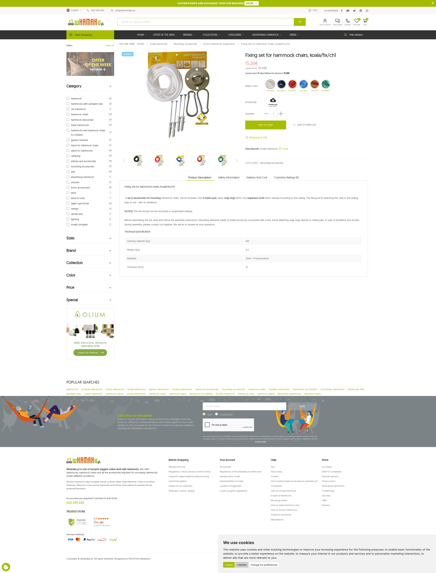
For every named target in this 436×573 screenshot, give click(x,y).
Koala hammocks (137, 389)
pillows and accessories (83, 161)
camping (75, 155)
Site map (326, 495)
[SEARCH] (300, 22)
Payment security (330, 476)
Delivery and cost (177, 466)
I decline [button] (241, 564)
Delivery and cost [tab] (256, 177)
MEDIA (293, 34)
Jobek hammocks (115, 389)
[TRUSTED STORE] (77, 522)
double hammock (225, 393)
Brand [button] (71, 250)
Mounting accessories (271, 162)
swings (74, 208)
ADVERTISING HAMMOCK (265, 34)
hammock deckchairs (82, 119)
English (74, 10)
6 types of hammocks (281, 495)
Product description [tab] (199, 177)
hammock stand (157, 393)
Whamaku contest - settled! (182, 490)
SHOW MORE (260, 442)
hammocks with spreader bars (87, 103)
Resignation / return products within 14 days (190, 471)
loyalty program (79, 224)
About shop (276, 471)
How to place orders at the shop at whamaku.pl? (294, 481)
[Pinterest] (361, 10)
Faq (272, 466)
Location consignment (230, 485)
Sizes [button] (70, 238)
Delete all (109, 45)
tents (73, 192)
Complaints (276, 485)
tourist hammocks (136, 393)
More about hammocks (333, 485)
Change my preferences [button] (264, 564)
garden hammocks (159, 389)
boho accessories (80, 187)
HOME (140, 34)
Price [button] (70, 287)
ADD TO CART (265, 124)
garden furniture (79, 140)
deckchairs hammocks (289, 393)
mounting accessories (82, 166)
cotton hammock (93, 393)
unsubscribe (226, 414)
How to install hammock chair (285, 505)
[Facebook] (342, 10)
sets (73, 171)
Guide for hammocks (281, 514)
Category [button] (73, 86)
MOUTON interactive (139, 558)
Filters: (69, 45)
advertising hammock (82, 177)
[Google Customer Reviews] (103, 522)
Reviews (326, 505)
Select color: (251, 85)
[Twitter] (355, 10)
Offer (324, 500)
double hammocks (182, 389)
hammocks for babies (200, 393)
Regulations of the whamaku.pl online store (240, 471)
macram (75, 182)
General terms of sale (230, 476)
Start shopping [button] (83, 34)
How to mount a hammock (284, 509)
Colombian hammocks (332, 389)
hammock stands (115, 393)
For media (327, 466)
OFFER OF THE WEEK (164, 34)
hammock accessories (207, 389)
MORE (250, 3)
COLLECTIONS (210, 34)
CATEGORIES (234, 34)
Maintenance (277, 519)
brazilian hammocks (279, 389)
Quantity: (250, 113)
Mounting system (279, 500)
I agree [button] (229, 564)
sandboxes (77, 214)
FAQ (315, 10)
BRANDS (187, 34)
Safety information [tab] (229, 177)
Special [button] (72, 300)
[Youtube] (348, 10)
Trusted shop (328, 490)
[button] (325, 22)
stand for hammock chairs (84, 145)
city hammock (78, 109)
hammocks (72, 389)
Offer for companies (331, 471)
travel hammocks (80, 125)
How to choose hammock (283, 490)
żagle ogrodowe (80, 203)
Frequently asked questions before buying (189, 476)
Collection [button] (74, 262)
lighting (75, 219)
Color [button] (70, 275)
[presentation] (124, 160)
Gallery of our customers (180, 485)
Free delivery (356, 34)
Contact (275, 476)
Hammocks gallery (178, 481)
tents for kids (78, 198)
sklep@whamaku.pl (125, 10)
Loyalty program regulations (233, 490)
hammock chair (246, 393)
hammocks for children (305, 389)
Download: (251, 102)
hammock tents (312, 393)
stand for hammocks (82, 150)
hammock (76, 98)
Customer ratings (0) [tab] (286, 177)
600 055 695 (97, 10)
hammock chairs (79, 114)
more (285, 148)
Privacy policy (329, 481)
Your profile (225, 466)
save (209, 414)
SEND (302, 406)
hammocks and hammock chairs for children (88, 132)
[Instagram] (368, 10)
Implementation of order (231, 481)
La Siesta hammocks (91, 389)
